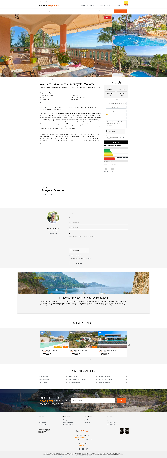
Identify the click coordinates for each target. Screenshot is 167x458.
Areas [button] (114, 5)
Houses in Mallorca (43, 376)
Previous (37, 344)
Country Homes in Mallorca (105, 379)
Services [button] (109, 5)
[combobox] (107, 114)
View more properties (47, 194)
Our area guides (110, 420)
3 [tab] (83, 359)
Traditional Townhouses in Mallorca (77, 379)
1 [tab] (79, 359)
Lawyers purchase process (90, 420)
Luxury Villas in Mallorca (44, 379)
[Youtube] (83, 449)
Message (71, 234)
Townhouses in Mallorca (74, 382)
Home (41, 79)
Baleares (48, 79)
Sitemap (92, 439)
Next (128, 344)
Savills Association (42, 422)
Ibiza (97, 5)
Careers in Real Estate (43, 424)
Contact (119, 5)
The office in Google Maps (80, 437)
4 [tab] (84, 359)
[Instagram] (87, 449)
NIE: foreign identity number (67, 422)
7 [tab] (90, 359)
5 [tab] (86, 359)
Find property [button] (84, 5)
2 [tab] (81, 359)
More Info (68, 456)
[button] (48, 2)
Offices (40, 419)
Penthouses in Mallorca (104, 382)
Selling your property (88, 419)
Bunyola (52, 79)
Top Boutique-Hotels (111, 422)
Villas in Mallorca (73, 376)
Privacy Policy (86, 439)
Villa (44, 79)
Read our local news (111, 419)
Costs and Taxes (65, 420)
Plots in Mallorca (43, 382)
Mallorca (92, 5)
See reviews (81, 445)
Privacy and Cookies (86, 258)
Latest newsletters (111, 424)
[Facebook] (80, 449)
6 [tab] (88, 359)
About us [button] (103, 5)
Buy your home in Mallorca (67, 419)
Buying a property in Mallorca (68, 424)
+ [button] (42, 2)
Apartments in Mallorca (104, 376)
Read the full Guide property (83, 308)
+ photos (118, 75)
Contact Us (41, 420)
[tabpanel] (54, 344)
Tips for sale (87, 422)
